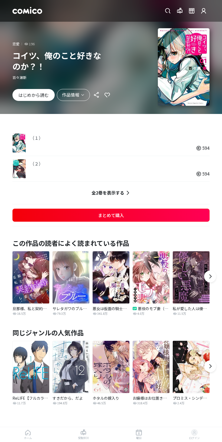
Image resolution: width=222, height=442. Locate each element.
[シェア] (96, 95)
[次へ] (210, 276)
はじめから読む (33, 95)
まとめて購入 (111, 215)
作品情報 (70, 94)
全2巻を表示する (108, 192)
